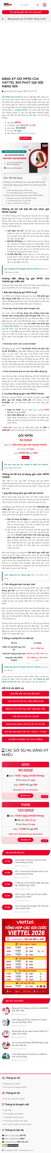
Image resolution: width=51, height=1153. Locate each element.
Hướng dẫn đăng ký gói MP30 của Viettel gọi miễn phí (24, 186)
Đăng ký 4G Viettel (12, 1084)
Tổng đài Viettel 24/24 (13, 1117)
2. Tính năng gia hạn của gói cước (18, 201)
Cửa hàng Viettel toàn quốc (16, 1121)
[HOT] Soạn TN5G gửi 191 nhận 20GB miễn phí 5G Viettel (31, 895)
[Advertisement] (25, 49)
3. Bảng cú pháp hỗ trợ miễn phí (18, 203)
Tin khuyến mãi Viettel (13, 1114)
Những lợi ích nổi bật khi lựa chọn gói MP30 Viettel (24, 182)
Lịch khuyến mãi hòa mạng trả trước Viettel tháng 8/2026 (31, 861)
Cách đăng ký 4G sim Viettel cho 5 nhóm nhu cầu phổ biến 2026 (29, 1021)
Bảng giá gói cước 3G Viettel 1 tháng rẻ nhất (27, 19)
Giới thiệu (8, 1110)
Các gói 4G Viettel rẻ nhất (15, 1087)
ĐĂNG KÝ (26, 138)
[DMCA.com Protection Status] (10, 1145)
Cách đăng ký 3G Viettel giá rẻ (18, 575)
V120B (25, 805)
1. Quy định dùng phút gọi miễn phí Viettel (21, 198)
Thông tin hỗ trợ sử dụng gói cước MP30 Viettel (23, 195)
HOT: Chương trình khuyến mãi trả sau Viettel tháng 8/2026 (31, 872)
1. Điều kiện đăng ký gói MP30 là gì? (19, 190)
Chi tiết (44, 796)
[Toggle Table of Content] (43, 178)
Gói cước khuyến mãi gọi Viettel (17, 1124)
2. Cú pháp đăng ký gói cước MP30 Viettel (21, 193)
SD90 (25, 764)
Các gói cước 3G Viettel (14, 1098)
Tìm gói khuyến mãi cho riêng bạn (25, 12)
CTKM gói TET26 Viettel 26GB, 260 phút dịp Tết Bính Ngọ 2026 (32, 884)
